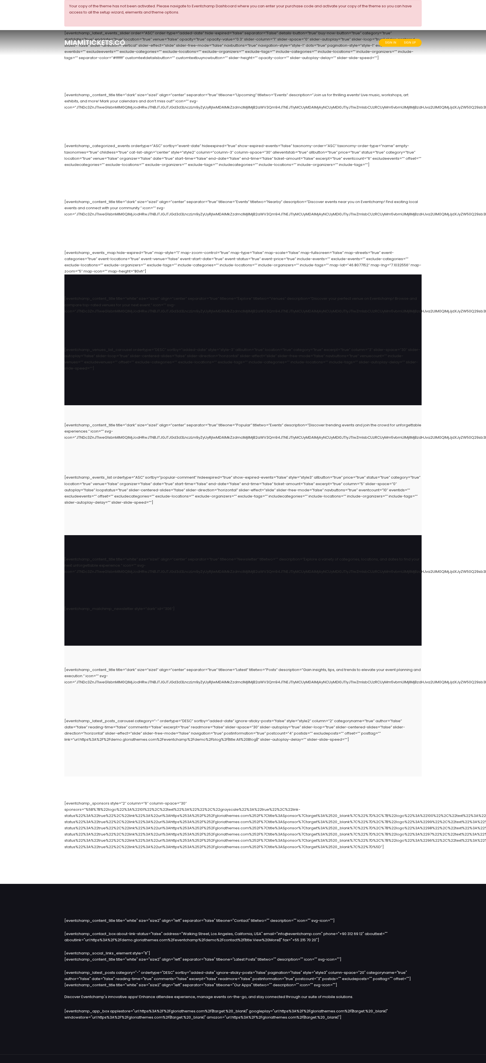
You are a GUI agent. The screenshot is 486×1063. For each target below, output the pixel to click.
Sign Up (410, 42)
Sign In (390, 42)
